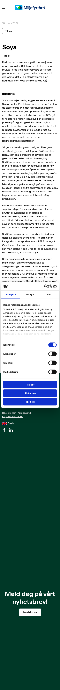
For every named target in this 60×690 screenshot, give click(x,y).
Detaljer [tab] (30, 294)
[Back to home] (30, 7)
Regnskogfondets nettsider (17, 140)
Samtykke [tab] (11, 294)
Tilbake (9, 31)
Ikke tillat (30, 401)
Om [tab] (49, 294)
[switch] (52, 353)
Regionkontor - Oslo (12, 416)
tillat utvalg (30, 393)
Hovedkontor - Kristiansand (16, 412)
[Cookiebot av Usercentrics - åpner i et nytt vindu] (44, 286)
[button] (3, 7)
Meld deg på (30, 612)
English (11, 423)
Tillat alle (30, 384)
